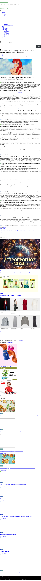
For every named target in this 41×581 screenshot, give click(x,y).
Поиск (1, 44)
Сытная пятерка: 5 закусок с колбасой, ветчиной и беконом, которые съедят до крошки (17, 468)
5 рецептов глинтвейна (4, 551)
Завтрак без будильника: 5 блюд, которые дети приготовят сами (13, 484)
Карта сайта (4, 576)
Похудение (6, 19)
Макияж (5, 23)
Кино (3, 27)
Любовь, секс (6, 34)
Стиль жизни (4, 29)
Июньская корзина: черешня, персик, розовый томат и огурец (12, 498)
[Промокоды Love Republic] (20, 329)
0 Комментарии (16, 58)
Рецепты (5, 32)
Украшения (6, 36)
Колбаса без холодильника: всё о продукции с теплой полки (11, 451)
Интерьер (6, 15)
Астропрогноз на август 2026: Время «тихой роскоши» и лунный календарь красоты (19, 272)
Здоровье (3, 17)
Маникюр (6, 24)
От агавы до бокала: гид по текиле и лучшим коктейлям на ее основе (13, 431)
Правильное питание (8, 20)
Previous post (2, 228)
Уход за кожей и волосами (8, 25)
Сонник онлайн (5, 28)
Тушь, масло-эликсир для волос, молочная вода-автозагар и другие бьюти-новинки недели (17, 230)
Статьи (3, 37)
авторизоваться (20, 340)
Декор (5, 14)
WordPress (12, 579)
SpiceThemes (25, 579)
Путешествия (6, 31)
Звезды (3, 16)
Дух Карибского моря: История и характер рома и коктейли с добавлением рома (16, 516)
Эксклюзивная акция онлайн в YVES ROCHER (10, 295)
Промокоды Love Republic (6, 333)
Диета (5, 18)
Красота (3, 22)
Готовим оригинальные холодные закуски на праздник (10, 572)
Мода (3, 26)
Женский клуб (4, 2)
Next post (1, 232)
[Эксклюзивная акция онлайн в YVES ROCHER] (19, 291)
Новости (3, 12)
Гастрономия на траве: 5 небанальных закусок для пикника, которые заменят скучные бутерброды (19, 415)
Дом (2, 13)
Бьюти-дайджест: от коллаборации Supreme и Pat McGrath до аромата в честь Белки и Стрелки (19, 234)
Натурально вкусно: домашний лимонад (8, 534)
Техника (5, 35)
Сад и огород (6, 33)
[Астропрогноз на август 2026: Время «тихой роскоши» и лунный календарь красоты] (20, 268)
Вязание (5, 30)
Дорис (8, 58)
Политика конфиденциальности (8, 577)
